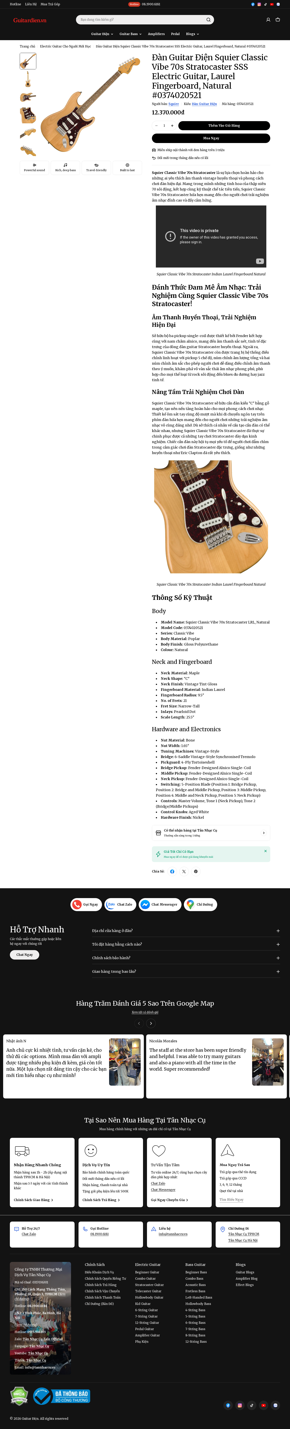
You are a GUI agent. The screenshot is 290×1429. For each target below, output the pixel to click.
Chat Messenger (163, 1190)
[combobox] (145, 19)
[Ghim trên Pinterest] (196, 871)
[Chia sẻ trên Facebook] (172, 871)
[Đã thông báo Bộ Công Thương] (61, 1396)
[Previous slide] (139, 1023)
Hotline (15, 4)
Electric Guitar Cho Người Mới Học (65, 46)
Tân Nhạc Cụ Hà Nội (243, 1240)
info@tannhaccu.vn (173, 1234)
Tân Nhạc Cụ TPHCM (243, 1234)
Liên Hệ (31, 4)
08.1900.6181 (99, 1234)
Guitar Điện (30, 1419)
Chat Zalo (158, 1183)
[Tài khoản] (268, 19)
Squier (173, 104)
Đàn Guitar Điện (204, 104)
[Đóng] (265, 851)
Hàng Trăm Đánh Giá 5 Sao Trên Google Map (145, 1003)
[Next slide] (151, 1023)
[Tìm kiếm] (208, 19)
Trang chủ (27, 46)
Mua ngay (211, 138)
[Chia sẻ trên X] (184, 871)
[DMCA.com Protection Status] (19, 1396)
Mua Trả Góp (50, 4)
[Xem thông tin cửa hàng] (264, 833)
